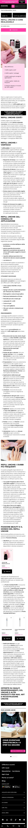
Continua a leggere (18, 751)
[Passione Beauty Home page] (4, 6)
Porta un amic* (8, 778)
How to (14, 10)
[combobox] (18, 6)
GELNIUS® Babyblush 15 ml (6, 563)
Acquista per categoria (9, 792)
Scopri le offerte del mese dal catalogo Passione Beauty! (13, 704)
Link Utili (4, 807)
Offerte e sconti (8, 765)
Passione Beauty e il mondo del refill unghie (13, 86)
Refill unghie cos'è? (10, 70)
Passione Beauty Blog (6, 10)
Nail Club (5, 774)
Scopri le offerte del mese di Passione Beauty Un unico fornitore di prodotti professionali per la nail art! (13, 113)
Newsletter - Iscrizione (11, 771)
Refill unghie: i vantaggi (12, 73)
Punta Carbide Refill (7, 629)
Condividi (15, 30)
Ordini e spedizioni (8, 797)
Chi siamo (5, 802)
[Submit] (13, 6)
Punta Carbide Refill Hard (20, 630)
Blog (3, 781)
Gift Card (5, 768)
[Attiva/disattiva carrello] (19, 826)
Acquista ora (21, 2)
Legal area (5, 812)
